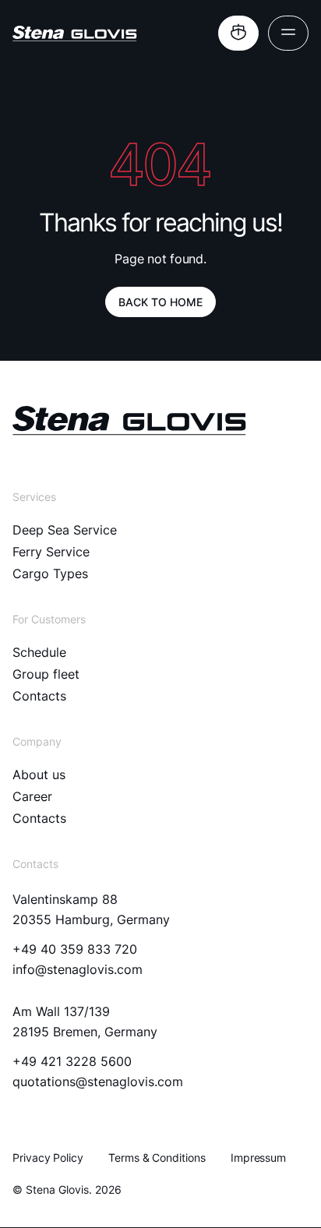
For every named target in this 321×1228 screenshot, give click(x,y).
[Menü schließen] (288, 33)
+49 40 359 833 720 (74, 949)
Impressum (258, 1157)
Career (32, 796)
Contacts (39, 696)
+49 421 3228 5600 (72, 1061)
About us (38, 774)
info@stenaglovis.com (77, 969)
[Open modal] (238, 33)
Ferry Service (51, 551)
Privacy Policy (47, 1157)
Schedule (39, 652)
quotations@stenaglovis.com (97, 1081)
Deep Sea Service (64, 530)
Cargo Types (50, 573)
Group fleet (45, 674)
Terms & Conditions (157, 1157)
